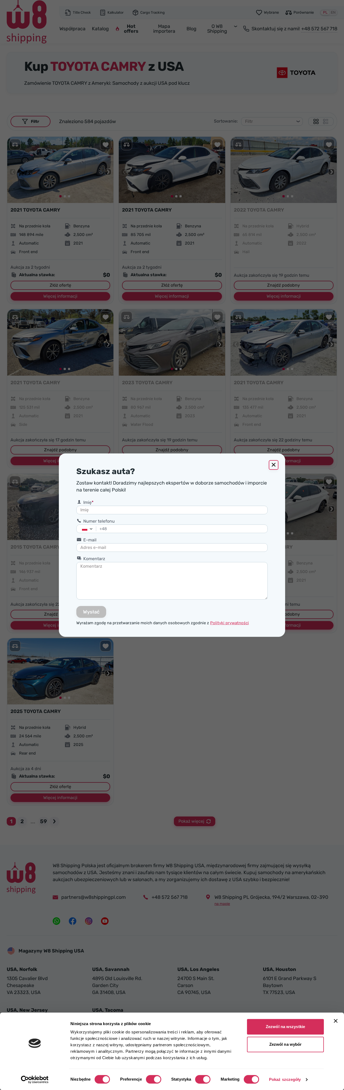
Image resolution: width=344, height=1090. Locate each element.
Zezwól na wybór (285, 1044)
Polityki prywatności (229, 622)
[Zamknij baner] (336, 1021)
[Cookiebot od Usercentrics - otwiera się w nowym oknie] (34, 1080)
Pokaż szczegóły (285, 1079)
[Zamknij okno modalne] (273, 465)
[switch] (153, 1079)
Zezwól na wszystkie (285, 1026)
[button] (93, 529)
